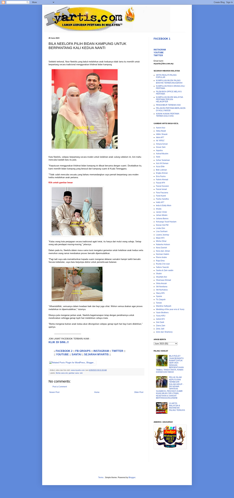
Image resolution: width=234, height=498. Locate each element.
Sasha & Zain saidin (164, 270)
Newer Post (54, 392)
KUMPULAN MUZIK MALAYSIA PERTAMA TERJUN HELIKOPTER (169, 99)
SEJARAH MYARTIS (96, 354)
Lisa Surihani (161, 231)
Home (96, 392)
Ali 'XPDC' (160, 140)
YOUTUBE (62, 354)
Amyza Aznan (162, 144)
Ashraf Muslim (162, 154)
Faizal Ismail (161, 189)
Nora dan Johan (163, 251)
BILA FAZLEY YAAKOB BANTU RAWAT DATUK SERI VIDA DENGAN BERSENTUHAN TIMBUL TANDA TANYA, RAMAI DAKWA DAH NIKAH (170, 364)
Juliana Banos (162, 218)
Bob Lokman (161, 170)
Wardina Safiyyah (163, 306)
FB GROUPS (83, 351)
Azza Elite (160, 166)
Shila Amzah (161, 283)
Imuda (158, 209)
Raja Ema (160, 261)
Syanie (159, 296)
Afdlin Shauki (161, 134)
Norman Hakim (162, 254)
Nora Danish (161, 248)
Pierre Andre (161, 257)
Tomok (159, 303)
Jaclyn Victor (161, 212)
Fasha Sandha (162, 199)
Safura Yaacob (162, 267)
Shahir (159, 273)
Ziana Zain (160, 325)
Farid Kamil (161, 196)
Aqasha (159, 150)
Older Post (138, 392)
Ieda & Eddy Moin (163, 205)
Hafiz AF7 (160, 202)
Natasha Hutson (163, 244)
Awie (158, 157)
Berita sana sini (62, 373)
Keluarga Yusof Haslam (166, 222)
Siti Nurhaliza (162, 290)
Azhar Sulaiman (163, 160)
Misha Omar (161, 241)
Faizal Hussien (162, 186)
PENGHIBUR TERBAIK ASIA (168, 105)
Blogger (132, 477)
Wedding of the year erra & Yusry (170, 309)
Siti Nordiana (161, 287)
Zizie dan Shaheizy (164, 332)
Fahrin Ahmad (162, 179)
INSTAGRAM (101, 351)
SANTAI (76, 354)
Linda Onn (160, 228)
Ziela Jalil (160, 329)
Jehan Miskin (161, 215)
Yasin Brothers (162, 312)
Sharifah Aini (161, 277)
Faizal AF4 (160, 183)
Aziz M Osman (162, 163)
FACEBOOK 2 (64, 351)
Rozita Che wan (163, 264)
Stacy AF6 (160, 293)
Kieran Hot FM (162, 225)
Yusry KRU (160, 316)
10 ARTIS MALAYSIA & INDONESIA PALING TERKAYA (177, 406)
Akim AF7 (160, 137)
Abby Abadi (161, 131)
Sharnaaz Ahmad (163, 280)
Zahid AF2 (160, 319)
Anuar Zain (161, 147)
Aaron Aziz (160, 128)
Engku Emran (162, 173)
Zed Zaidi (160, 322)
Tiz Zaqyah (161, 299)
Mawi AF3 (160, 238)
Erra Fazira (161, 176)
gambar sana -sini (75, 373)
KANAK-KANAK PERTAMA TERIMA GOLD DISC (167, 115)
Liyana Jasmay (162, 235)
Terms (101, 477)
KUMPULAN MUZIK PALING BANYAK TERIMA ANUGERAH (169, 81)
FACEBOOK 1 (162, 38)
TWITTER (117, 351)
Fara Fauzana (162, 193)
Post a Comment (60, 387)
